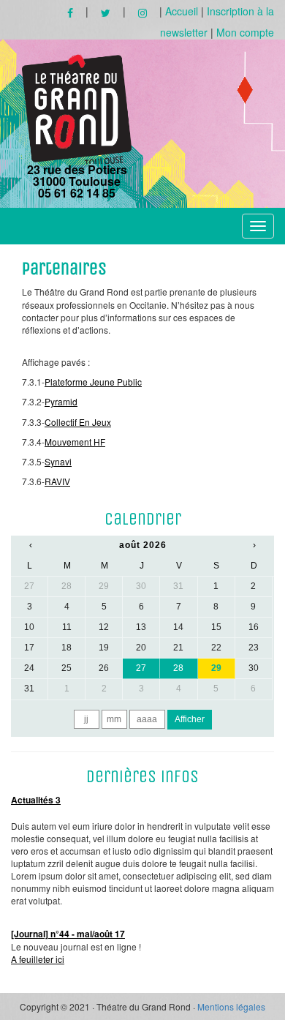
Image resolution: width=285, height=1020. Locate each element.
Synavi (58, 461)
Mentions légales (231, 1006)
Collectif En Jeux (78, 422)
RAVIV (57, 481)
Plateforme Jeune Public (93, 381)
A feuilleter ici (37, 959)
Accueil (181, 11)
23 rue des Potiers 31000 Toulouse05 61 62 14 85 (77, 180)
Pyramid (61, 401)
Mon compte (245, 32)
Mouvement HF (75, 441)
